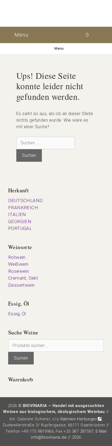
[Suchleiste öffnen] (103, 35)
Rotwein (17, 257)
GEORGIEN (19, 221)
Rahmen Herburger (78, 419)
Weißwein (18, 264)
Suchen (21, 358)
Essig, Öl (17, 313)
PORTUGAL (20, 228)
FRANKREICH (23, 207)
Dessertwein (21, 285)
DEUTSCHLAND (25, 200)
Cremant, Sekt (23, 278)
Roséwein (18, 271)
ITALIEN (17, 214)
